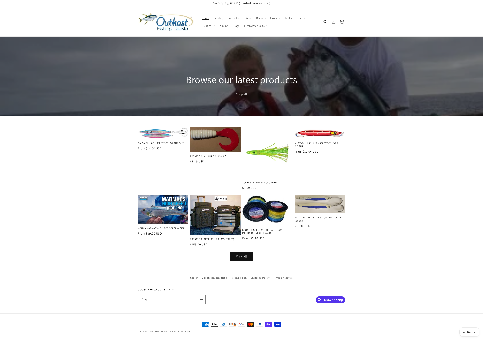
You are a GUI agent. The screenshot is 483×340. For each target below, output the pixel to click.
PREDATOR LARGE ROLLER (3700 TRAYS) (212, 239)
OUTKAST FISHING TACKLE (158, 331)
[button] (261, 18)
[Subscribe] (201, 299)
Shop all (241, 94)
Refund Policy (239, 277)
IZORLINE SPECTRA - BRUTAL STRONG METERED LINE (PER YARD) (263, 231)
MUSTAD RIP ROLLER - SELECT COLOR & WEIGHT (316, 145)
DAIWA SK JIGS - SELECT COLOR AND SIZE (161, 143)
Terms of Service (283, 277)
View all (241, 256)
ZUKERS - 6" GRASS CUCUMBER (259, 182)
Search (194, 277)
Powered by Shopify (181, 331)
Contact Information (214, 277)
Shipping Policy (260, 277)
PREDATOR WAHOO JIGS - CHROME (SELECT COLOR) (319, 219)
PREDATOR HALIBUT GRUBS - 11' (208, 156)
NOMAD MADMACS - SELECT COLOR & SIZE (161, 228)
